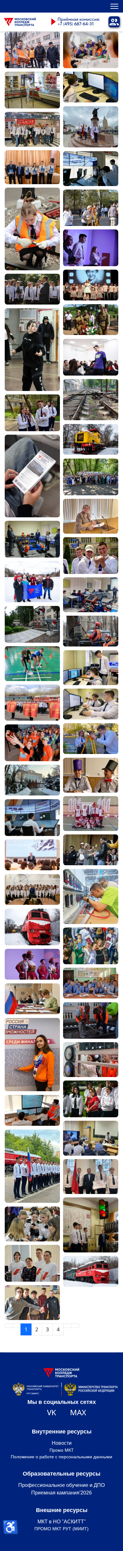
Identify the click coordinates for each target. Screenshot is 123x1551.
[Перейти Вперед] (67, 1325)
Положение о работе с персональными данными (61, 1456)
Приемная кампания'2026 (61, 1492)
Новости (62, 1443)
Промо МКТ (62, 1450)
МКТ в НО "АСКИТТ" (62, 1521)
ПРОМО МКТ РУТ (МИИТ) (61, 1528)
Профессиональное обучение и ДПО (61, 1485)
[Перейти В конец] (75, 1325)
